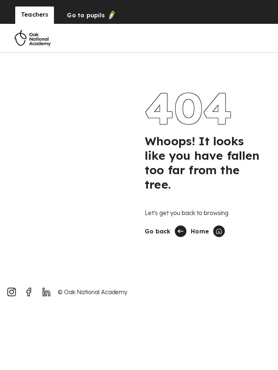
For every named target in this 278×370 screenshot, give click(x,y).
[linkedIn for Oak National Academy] (46, 292)
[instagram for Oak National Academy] (11, 292)
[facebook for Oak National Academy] (29, 292)
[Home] (32, 38)
